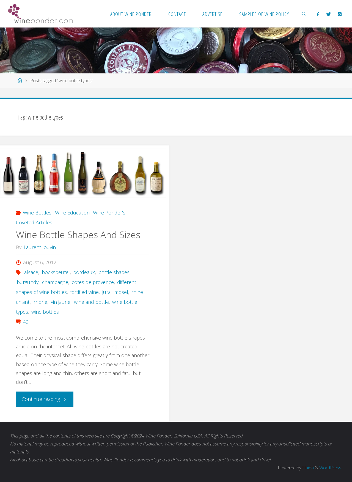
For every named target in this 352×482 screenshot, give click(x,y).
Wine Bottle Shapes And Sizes (78, 234)
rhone (40, 302)
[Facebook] (318, 14)
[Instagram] (339, 14)
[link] (304, 13)
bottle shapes (114, 272)
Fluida (307, 468)
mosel (121, 292)
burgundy (27, 282)
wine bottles (45, 312)
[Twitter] (328, 14)
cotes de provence (93, 282)
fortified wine (84, 292)
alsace (31, 272)
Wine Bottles (37, 212)
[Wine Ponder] (40, 13)
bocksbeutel (56, 272)
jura (106, 292)
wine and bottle (91, 302)
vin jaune (60, 302)
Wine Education (72, 212)
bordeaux (84, 272)
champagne (55, 282)
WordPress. (330, 468)
